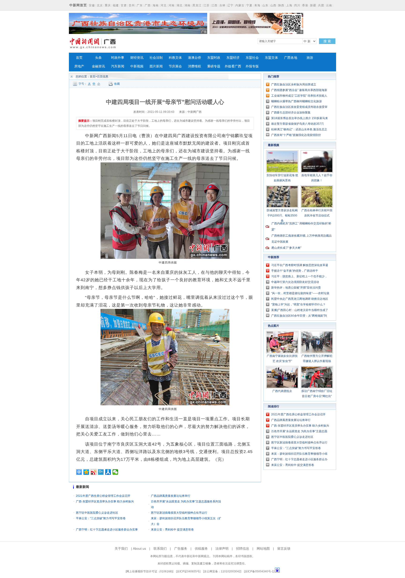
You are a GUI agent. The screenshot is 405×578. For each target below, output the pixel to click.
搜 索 (327, 41)
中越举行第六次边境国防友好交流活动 (295, 282)
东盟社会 (252, 57)
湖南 (187, 5)
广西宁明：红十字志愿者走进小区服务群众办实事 (107, 529)
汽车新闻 (117, 66)
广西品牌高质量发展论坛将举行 (170, 496)
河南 (172, 5)
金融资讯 (98, 66)
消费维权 (194, 66)
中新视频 (136, 66)
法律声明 (222, 548)
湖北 (179, 5)
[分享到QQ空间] (86, 472)
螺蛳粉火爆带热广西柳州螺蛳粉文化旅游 (296, 101)
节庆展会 (175, 66)
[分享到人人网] (108, 472)
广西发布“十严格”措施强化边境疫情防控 (296, 135)
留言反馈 (283, 548)
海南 (156, 5)
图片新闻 (156, 66)
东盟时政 (213, 57)
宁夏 (249, 5)
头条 (98, 57)
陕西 (281, 5)
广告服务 (180, 548)
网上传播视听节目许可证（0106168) (149, 571)
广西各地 (290, 57)
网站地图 (263, 548)
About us (139, 548)
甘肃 (124, 5)
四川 (297, 5)
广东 (140, 5)
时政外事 (117, 57)
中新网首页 (78, 5)
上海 (289, 5)
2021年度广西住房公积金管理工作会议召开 (103, 496)
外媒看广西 (233, 66)
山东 (265, 5)
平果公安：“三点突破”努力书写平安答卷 (101, 518)
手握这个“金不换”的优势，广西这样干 (294, 270)
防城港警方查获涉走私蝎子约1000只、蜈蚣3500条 (282, 215)
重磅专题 (213, 66)
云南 (329, 5)
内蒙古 (239, 5)
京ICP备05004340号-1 (259, 571)
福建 (116, 5)
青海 (257, 5)
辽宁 (230, 5)
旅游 (310, 57)
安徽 (92, 5)
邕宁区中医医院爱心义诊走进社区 (97, 512)
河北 (164, 5)
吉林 (222, 5)
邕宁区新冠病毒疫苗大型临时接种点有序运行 (179, 512)
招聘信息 (242, 548)
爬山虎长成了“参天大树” (286, 247)
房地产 (79, 66)
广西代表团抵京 (282, 391)
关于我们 (121, 548)
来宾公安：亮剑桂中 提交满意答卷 (172, 529)
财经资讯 (136, 57)
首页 (79, 57)
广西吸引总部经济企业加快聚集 (291, 112)
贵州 (132, 5)
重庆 (108, 5)
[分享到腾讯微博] (101, 472)
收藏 (117, 83)
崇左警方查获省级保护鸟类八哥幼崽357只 (297, 123)
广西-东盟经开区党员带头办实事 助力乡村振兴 (105, 501)
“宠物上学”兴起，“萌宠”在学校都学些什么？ (298, 304)
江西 (214, 5)
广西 (148, 5)
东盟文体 (271, 57)
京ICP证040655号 (188, 571)
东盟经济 (233, 57)
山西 (273, 5)
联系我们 (160, 548)
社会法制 (156, 57)
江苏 (206, 5)
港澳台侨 (194, 57)
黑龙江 (197, 5)
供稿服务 (201, 548)
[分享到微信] (115, 472)
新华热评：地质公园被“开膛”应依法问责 (296, 287)
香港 (305, 5)
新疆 (313, 5)
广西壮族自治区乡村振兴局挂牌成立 (293, 84)
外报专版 (252, 66)
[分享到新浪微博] (94, 472)
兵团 (321, 5)
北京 (100, 5)
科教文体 (175, 57)
